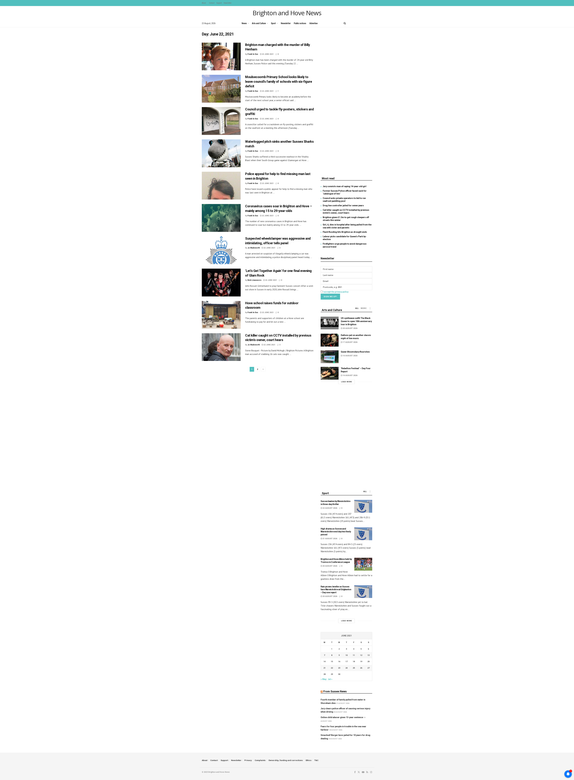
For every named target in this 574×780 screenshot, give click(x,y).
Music (364, 308)
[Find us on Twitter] (355, 23)
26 (361, 668)
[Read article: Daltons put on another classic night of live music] (330, 340)
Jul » (330, 679)
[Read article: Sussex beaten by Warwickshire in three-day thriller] (363, 506)
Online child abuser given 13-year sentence (342, 717)
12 (361, 655)
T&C (316, 760)
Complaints (260, 760)
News (244, 23)
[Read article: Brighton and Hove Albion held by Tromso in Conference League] (363, 564)
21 (324, 668)
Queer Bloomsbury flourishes (355, 352)
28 (324, 674)
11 (354, 655)
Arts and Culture (259, 23)
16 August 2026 (349, 356)
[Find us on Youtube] (361, 23)
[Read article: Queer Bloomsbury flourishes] (330, 356)
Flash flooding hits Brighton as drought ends (345, 232)
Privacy (248, 760)
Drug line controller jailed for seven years (343, 205)
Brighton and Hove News (287, 13)
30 (339, 674)
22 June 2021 (267, 54)
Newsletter (228, 3)
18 (354, 661)
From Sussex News (335, 691)
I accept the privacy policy (335, 292)
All (357, 308)
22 (332, 668)
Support (219, 3)
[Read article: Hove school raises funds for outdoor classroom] (221, 315)
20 (368, 661)
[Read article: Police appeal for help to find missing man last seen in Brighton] (221, 186)
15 (332, 661)
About (204, 3)
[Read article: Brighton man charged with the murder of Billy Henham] (221, 56)
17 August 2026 (349, 342)
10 (346, 655)
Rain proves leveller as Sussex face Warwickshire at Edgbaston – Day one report (336, 589)
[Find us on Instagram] (371, 23)
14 (324, 661)
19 (361, 661)
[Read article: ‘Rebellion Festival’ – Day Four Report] (330, 373)
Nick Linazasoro (254, 280)
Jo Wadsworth (254, 248)
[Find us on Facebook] (350, 23)
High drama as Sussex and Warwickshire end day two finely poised (336, 532)
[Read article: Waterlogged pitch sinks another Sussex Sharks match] (221, 153)
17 (346, 661)
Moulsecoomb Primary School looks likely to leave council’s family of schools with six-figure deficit (278, 81)
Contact (212, 3)
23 (339, 668)
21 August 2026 (329, 539)
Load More (346, 382)
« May (323, 679)
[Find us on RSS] (366, 23)
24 (346, 668)
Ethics (308, 760)
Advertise (313, 23)
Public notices (300, 23)
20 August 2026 (349, 328)
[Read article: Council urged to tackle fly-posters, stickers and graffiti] (221, 121)
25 (354, 668)
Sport (273, 23)
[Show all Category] (370, 308)
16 (339, 661)
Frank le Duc (253, 54)
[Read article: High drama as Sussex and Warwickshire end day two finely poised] (363, 533)
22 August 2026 (329, 508)
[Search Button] (345, 23)
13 (368, 655)
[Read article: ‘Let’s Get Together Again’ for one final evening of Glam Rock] (221, 282)
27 (368, 668)
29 (332, 674)
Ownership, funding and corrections (285, 760)
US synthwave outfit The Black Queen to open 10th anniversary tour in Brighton (356, 321)
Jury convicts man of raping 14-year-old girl (344, 186)
